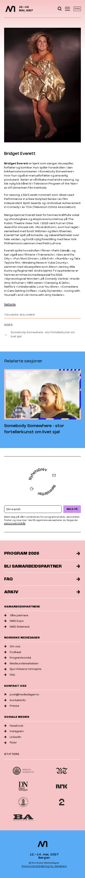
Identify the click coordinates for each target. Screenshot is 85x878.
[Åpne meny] (67, 8)
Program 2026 (21, 553)
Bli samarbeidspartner (33, 566)
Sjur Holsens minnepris (25, 669)
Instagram (17, 731)
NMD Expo (17, 620)
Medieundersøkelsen (24, 663)
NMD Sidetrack (20, 626)
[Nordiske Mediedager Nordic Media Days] (42, 844)
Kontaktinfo (18, 700)
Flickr (13, 742)
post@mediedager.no (24, 694)
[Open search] (59, 9)
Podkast (15, 652)
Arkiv (11, 592)
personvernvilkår (15, 523)
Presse (14, 705)
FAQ (8, 579)
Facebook (16, 725)
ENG (77, 8)
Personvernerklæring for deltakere (44, 866)
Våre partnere (19, 615)
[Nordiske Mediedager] (10, 9)
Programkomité (20, 657)
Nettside (10, 304)
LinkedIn (15, 737)
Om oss (15, 646)
